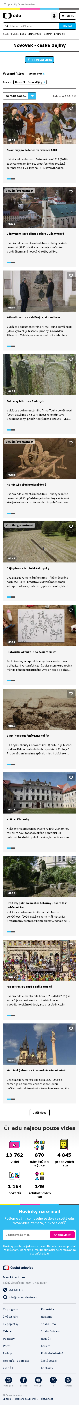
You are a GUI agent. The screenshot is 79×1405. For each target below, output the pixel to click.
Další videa (39, 1112)
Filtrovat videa (42, 59)
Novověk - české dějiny (28, 82)
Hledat (67, 26)
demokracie (35, 33)
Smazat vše (35, 73)
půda (23, 33)
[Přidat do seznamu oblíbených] (71, 108)
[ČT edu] (12, 17)
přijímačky (59, 33)
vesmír (48, 33)
